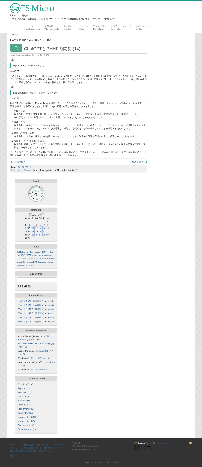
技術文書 (14, 450)
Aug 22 (51, 309)
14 (44, 228)
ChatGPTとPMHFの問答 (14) (52, 48)
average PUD (32, 262)
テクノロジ (99, 26)
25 (33, 234)
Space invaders (42, 258)
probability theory (32, 265)
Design (38, 251)
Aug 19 (51, 321)
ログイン (14, 455)
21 (44, 231)
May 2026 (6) (23, 396)
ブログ (83, 26)
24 (29, 234)
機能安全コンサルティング (36, 444)
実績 (50, 447)
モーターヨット (59, 447)
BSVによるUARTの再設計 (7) (31, 301)
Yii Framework (163, 443)
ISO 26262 (23, 167)
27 (40, 234)
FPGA (50, 251)
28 (44, 234)
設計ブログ (33, 450)
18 (33, 231)
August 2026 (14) (25, 384)
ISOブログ (23, 450)
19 (37, 231)
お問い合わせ (142, 26)
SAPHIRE (31, 258)
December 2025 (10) (27, 417)
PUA (18, 258)
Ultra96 (52, 258)
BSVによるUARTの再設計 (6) (31, 305)
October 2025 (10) (26, 425)
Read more (16, 170)
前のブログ (19, 161)
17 (29, 231)
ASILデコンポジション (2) (38, 358)
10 (29, 228)
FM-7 (44, 252)
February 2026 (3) (26, 408)
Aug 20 (51, 317)
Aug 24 (51, 301)
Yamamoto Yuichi (25, 343)
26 (37, 234)
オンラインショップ (121, 26)
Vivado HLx (21, 262)
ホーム (13, 34)
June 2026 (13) (24, 392)
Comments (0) (31, 170)
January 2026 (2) (25, 412)
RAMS (24, 258)
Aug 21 (51, 313)
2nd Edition (21, 252)
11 (33, 228)
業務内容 (49, 26)
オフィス (43, 447)
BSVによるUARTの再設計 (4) (31, 313)
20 (40, 231)
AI (31, 167)
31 (29, 238)
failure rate (42, 262)
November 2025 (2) (26, 421)
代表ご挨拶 (34, 447)
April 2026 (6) (24, 400)
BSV (31, 251)
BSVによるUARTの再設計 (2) (31, 321)
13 (40, 228)
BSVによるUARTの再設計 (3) (31, 317)
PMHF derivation (45, 255)
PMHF (35, 255)
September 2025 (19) (27, 429)
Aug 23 (51, 305)
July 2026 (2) (23, 388)
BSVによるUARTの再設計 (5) (31, 309)
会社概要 (24, 447)
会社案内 (68, 26)
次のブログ (137, 161)
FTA (18, 255)
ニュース (28, 26)
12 (37, 228)
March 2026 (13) (25, 404)
